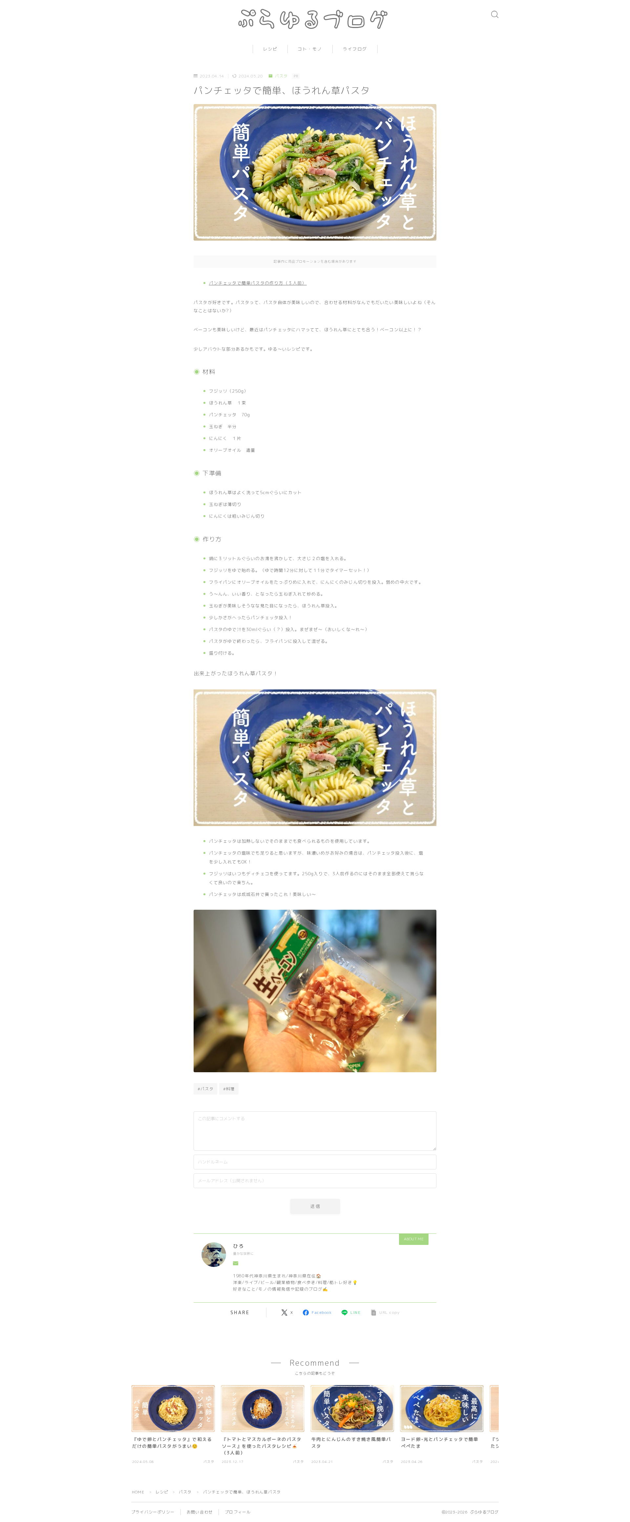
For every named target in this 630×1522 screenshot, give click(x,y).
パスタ (281, 76)
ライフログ (355, 49)
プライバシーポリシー (153, 1512)
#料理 (229, 1089)
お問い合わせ (200, 1512)
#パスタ (206, 1089)
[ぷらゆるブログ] (315, 19)
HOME (138, 1492)
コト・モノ (310, 49)
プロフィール (238, 1512)
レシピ (270, 49)
